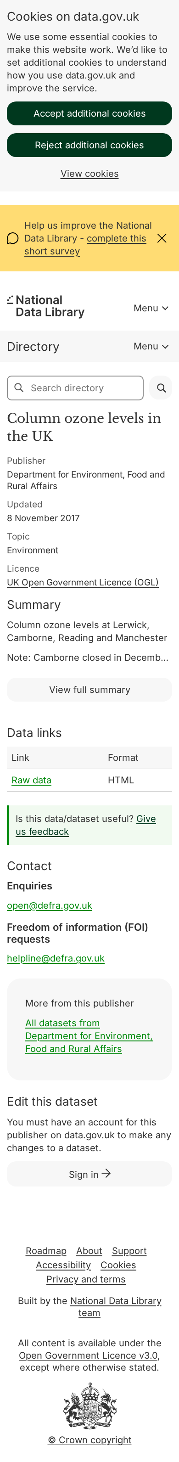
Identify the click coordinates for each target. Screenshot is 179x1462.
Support (129, 1250)
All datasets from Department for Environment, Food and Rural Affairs (89, 1036)
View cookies (90, 173)
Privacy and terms (86, 1279)
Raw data (31, 780)
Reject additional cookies (89, 145)
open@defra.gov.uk (49, 905)
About (89, 1250)
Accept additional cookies (90, 113)
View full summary (89, 689)
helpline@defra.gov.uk (56, 958)
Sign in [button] (85, 1174)
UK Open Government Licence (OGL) (83, 582)
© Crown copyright (90, 1439)
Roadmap (46, 1250)
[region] (89, 769)
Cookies (118, 1265)
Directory (33, 346)
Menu (146, 308)
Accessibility (63, 1265)
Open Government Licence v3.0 (88, 1355)
